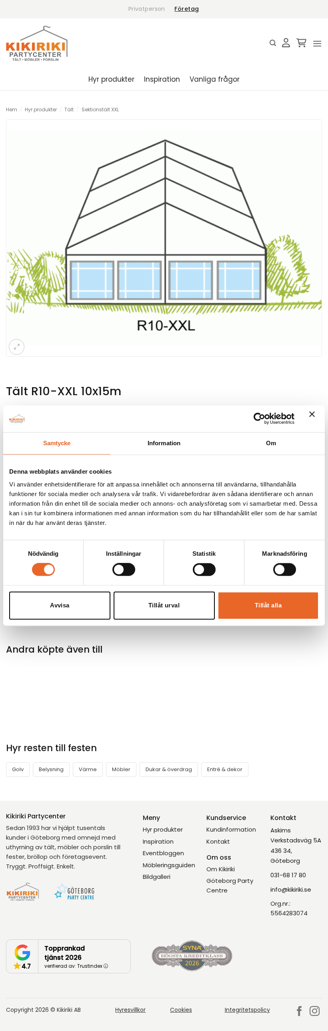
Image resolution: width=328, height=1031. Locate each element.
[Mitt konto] (286, 43)
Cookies (181, 1010)
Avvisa (60, 605)
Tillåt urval (164, 605)
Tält (69, 109)
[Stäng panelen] (314, 418)
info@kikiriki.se (290, 889)
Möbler (121, 769)
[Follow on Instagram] (315, 1011)
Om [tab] (271, 443)
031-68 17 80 (288, 875)
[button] (273, 43)
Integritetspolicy (247, 1010)
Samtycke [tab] (57, 443)
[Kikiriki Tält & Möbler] (37, 43)
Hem (11, 109)
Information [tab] (164, 443)
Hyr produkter (111, 79)
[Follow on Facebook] (299, 1011)
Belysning (51, 769)
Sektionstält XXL (100, 109)
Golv (18, 769)
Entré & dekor (224, 769)
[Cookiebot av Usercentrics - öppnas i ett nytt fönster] (259, 419)
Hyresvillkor (130, 1010)
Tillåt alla (268, 605)
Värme (88, 769)
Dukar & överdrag (169, 769)
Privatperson (146, 9)
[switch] (123, 569)
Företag (186, 9)
